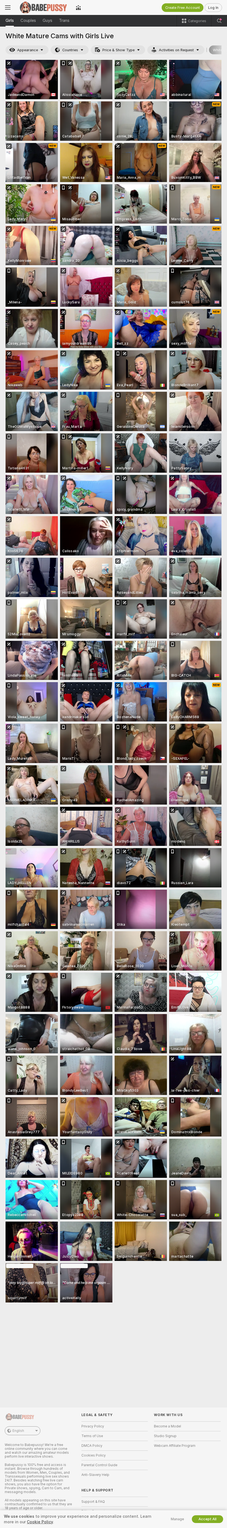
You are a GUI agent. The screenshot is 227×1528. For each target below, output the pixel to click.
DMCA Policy (91, 1446)
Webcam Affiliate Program (174, 1446)
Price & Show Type (118, 50)
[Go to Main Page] (43, 7)
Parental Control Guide (99, 1465)
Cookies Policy (93, 1455)
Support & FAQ (93, 1502)
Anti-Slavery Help (95, 1475)
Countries (70, 50)
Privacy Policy (92, 1426)
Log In (213, 8)
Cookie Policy (40, 1522)
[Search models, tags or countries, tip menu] (219, 21)
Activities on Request (176, 50)
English (18, 1431)
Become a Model (167, 1426)
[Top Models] (78, 7)
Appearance (27, 50)
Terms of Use (92, 1436)
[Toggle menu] (8, 7)
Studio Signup (165, 1436)
